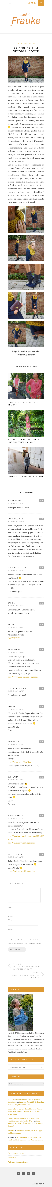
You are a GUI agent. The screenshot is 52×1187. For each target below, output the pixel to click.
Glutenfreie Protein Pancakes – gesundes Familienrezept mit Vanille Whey (23, 1119)
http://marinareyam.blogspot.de (21, 842)
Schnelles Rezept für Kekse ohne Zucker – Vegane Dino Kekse (26, 1103)
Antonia (11, 1130)
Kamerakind (14, 649)
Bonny (11, 706)
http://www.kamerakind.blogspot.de (23, 676)
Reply (41, 501)
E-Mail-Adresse (11, 918)
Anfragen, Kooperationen (17, 1162)
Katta (11, 624)
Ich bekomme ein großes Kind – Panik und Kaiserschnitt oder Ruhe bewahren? (25, 1138)
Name (10, 907)
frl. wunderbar (17, 688)
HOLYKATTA (14, 638)
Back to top (37, 1184)
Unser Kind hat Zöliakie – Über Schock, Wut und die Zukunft (25, 1123)
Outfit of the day (26, 43)
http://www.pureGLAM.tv (19, 762)
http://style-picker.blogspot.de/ (21, 871)
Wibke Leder (15, 500)
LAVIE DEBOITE (15, 519)
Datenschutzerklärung (16, 1153)
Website (10, 929)
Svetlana (13, 777)
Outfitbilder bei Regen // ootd (26, 477)
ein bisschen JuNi (17, 567)
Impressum (12, 1157)
